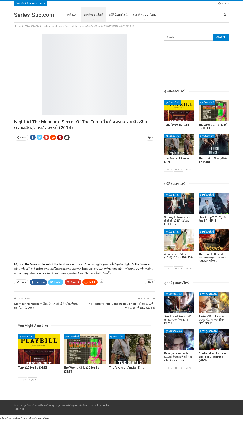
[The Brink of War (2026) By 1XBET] (214, 144)
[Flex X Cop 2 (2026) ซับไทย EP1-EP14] (214, 203)
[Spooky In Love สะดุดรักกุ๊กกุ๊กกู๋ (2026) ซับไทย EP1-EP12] (179, 203)
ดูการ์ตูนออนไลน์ (144, 14)
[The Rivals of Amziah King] (130, 349)
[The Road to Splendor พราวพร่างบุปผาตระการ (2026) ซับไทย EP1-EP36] (214, 240)
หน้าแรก (72, 14)
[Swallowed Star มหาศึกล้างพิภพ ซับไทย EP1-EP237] (179, 302)
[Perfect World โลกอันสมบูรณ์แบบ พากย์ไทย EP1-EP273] (214, 302)
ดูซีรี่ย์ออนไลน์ (118, 14)
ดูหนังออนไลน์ (93, 14)
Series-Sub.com (34, 15)
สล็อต (46, 418)
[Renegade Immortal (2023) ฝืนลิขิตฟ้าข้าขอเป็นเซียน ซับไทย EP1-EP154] (179, 339)
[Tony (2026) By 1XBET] (39, 349)
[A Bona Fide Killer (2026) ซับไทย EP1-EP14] (179, 240)
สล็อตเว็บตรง (7, 418)
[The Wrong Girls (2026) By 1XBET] (85, 349)
